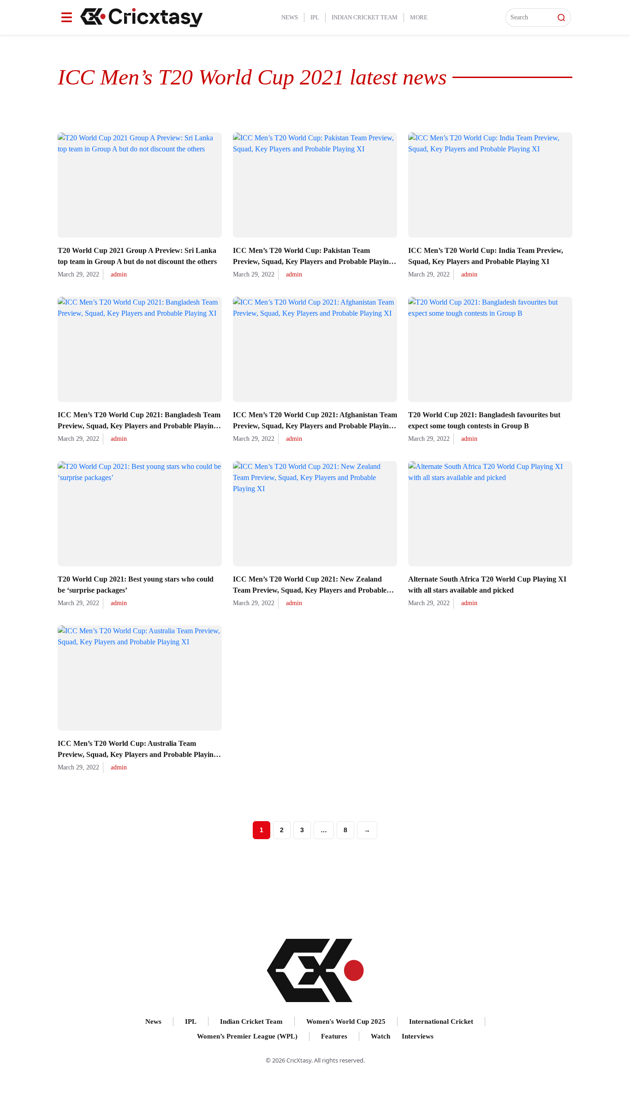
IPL (314, 17)
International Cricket (441, 1021)
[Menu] (67, 17)
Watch (380, 1036)
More (419, 17)
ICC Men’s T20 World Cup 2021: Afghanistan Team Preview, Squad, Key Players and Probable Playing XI (315, 426)
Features (334, 1036)
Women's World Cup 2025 (346, 1021)
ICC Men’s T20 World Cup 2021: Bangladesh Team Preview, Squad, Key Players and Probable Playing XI (139, 426)
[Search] (561, 17)
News (289, 17)
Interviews (418, 1036)
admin (119, 274)
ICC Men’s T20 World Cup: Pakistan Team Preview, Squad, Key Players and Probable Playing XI (312, 261)
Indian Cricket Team (365, 17)
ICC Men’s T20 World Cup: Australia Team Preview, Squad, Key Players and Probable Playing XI (137, 754)
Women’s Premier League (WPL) (247, 1036)
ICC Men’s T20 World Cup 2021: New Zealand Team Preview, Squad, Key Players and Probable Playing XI (309, 590)
